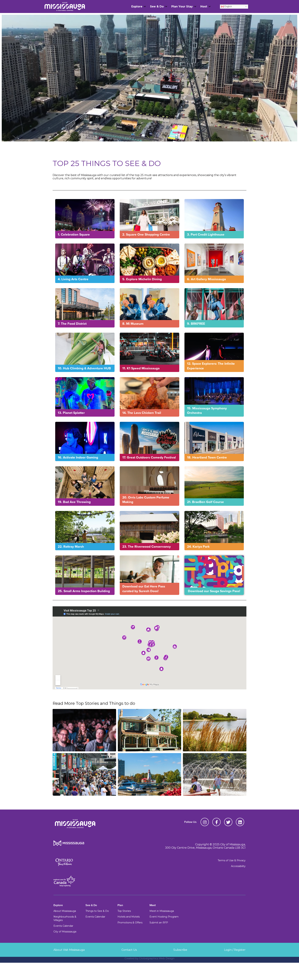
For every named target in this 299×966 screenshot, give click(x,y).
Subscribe (180, 949)
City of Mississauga (64, 931)
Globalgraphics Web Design (156, 958)
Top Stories (124, 911)
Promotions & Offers (129, 922)
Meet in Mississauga (162, 911)
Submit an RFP (159, 922)
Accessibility (238, 866)
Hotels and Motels (128, 916)
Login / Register (235, 949)
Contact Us (129, 949)
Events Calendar (63, 925)
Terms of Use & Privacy (232, 860)
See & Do (157, 6)
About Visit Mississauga (69, 949)
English (228, 6)
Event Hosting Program (164, 916)
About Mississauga (64, 911)
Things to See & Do (97, 911)
